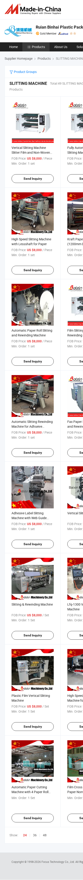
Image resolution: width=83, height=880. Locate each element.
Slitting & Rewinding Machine (32, 604)
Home (13, 47)
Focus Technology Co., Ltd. (58, 862)
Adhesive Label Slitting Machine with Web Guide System (29, 518)
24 (25, 835)
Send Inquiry (33, 178)
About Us (60, 47)
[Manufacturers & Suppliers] (34, 9)
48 (45, 835)
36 (35, 835)
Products (38, 47)
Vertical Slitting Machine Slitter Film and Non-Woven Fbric (31, 152)
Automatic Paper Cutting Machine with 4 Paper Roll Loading (30, 792)
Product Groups (25, 72)
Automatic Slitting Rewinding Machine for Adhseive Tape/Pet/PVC (32, 426)
